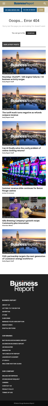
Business (5, 184)
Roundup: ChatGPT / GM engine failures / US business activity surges (23, 78)
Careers (5, 382)
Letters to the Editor (11, 308)
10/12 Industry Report (11, 354)
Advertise (6, 312)
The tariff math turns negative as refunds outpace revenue (22, 113)
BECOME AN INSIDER (29, 10)
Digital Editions (9, 328)
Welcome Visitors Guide (11, 364)
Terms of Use (7, 392)
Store (4, 315)
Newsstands (7, 325)
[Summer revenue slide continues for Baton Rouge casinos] (24, 171)
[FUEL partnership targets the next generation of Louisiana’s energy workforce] (24, 241)
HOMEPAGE (30, 33)
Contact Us (7, 386)
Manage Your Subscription (13, 322)
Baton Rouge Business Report (14, 340)
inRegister (6, 350)
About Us (6, 305)
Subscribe (6, 318)
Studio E (5, 360)
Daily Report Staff (8, 81)
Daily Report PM (8, 73)
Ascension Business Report (13, 344)
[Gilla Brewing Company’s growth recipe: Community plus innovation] (24, 207)
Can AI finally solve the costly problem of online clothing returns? (21, 149)
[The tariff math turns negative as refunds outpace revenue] (24, 97)
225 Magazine (7, 347)
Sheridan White (7, 225)
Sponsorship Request (11, 379)
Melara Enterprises (10, 376)
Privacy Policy (8, 389)
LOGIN (41, 10)
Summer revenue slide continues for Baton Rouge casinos (22, 189)
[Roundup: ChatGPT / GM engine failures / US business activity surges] (24, 62)
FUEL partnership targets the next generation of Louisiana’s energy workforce (23, 257)
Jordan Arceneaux (8, 193)
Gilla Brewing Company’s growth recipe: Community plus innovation (21, 221)
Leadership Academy (10, 357)
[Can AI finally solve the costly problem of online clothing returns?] (24, 133)
